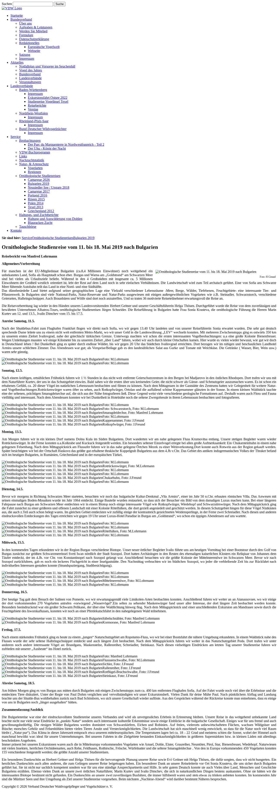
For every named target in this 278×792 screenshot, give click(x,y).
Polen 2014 (35, 203)
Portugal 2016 (37, 195)
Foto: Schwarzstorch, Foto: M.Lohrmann (131, 409)
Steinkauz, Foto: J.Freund (120, 676)
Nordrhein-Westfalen (33, 113)
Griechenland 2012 (41, 211)
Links (23, 156)
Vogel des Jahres (30, 70)
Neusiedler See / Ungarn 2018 (48, 187)
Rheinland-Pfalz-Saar (33, 121)
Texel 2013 (35, 207)
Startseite (16, 15)
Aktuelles (16, 62)
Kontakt (16, 230)
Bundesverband (21, 19)
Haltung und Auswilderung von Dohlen (55, 219)
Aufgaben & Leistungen (35, 27)
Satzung (24, 54)
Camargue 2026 (39, 180)
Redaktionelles (29, 43)
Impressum (26, 58)
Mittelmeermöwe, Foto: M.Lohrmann (128, 580)
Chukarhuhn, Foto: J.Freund (122, 478)
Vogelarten (35, 168)
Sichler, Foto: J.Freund (118, 664)
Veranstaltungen (30, 82)
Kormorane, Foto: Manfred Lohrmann (129, 622)
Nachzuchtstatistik (31, 160)
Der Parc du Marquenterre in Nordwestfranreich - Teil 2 (66, 144)
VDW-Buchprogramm (34, 152)
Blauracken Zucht (40, 222)
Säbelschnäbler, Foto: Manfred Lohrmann (131, 618)
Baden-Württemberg (33, 90)
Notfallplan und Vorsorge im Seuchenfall (47, 66)
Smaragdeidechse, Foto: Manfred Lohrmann (133, 412)
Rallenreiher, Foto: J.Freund (122, 668)
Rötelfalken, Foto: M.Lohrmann (124, 531)
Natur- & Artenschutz (34, 164)
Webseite (34, 51)
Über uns (25, 23)
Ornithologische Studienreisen (39, 176)
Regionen (34, 172)
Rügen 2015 (36, 199)
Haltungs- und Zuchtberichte (38, 215)
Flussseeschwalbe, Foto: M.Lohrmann (129, 660)
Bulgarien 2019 (38, 183)
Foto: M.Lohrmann (116, 359)
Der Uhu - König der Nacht (47, 148)
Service (15, 137)
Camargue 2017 (39, 191)
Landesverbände (30, 78)
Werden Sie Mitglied (33, 31)
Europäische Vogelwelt (44, 47)
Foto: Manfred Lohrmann (120, 656)
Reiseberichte (37, 105)
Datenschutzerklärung (34, 39)
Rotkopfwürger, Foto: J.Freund (124, 424)
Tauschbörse (27, 226)
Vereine (33, 109)
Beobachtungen (30, 140)
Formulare (26, 35)
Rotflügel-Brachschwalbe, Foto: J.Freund (131, 672)
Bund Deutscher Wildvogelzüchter (42, 129)
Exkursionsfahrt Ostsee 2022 (47, 97)
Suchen (7, 4)
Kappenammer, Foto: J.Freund (123, 420)
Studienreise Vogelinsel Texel (48, 101)
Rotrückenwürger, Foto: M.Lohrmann (128, 466)
